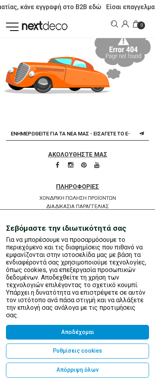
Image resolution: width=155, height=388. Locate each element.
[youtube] (97, 165)
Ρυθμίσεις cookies (77, 350)
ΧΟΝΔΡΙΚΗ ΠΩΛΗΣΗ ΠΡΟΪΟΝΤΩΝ (77, 198)
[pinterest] (84, 165)
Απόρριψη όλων (77, 370)
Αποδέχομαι (77, 332)
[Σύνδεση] (124, 24)
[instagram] (71, 165)
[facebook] (58, 165)
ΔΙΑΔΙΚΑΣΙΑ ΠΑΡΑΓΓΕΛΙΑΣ (77, 206)
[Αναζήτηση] (113, 24)
